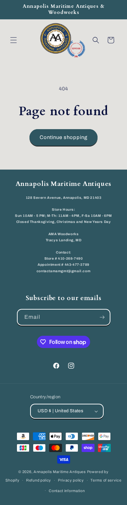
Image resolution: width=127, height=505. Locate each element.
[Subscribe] (102, 317)
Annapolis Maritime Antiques (60, 472)
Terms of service (105, 480)
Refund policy (38, 480)
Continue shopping (63, 137)
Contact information (67, 491)
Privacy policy (71, 480)
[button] (13, 40)
